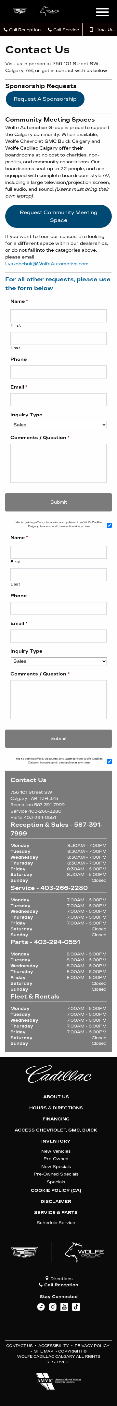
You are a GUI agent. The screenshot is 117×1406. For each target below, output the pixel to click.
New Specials (56, 1166)
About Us (56, 1097)
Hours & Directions (56, 1108)
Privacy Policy (92, 1346)
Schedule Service (56, 1222)
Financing (56, 1119)
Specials (56, 1181)
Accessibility (53, 1346)
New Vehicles (56, 1151)
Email (18, 387)
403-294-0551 (40, 817)
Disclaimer (56, 1201)
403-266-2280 (44, 811)
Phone (18, 359)
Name (19, 301)
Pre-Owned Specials (56, 1174)
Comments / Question (40, 437)
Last (15, 348)
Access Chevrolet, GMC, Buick (56, 1130)
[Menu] (102, 13)
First (16, 325)
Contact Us (19, 1346)
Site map (43, 1351)
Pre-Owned (56, 1158)
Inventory (56, 1141)
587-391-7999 (49, 804)
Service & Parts (56, 1212)
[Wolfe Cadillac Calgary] (36, 10)
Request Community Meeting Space (59, 216)
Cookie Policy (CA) (56, 1190)
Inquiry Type (26, 415)
